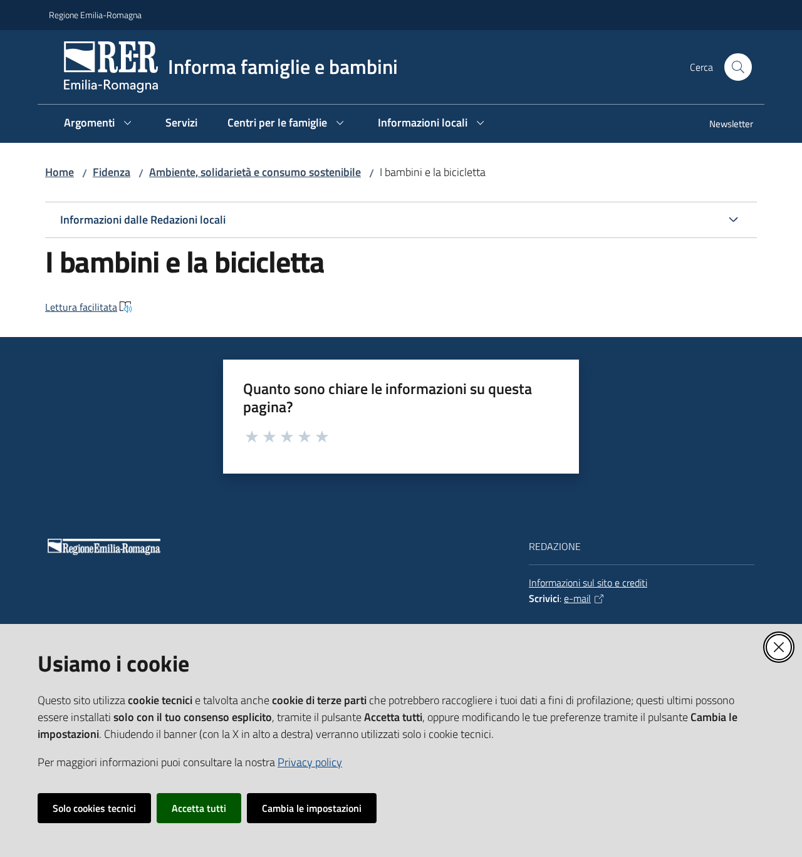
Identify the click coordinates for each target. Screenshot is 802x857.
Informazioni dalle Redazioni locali (143, 219)
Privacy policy (310, 762)
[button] (738, 67)
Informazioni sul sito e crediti (588, 582)
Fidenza (111, 172)
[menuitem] (723, 125)
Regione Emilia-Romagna (95, 14)
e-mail (577, 598)
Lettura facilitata (81, 306)
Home (59, 172)
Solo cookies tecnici (94, 808)
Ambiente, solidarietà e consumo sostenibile (255, 172)
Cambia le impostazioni (312, 808)
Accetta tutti (199, 808)
